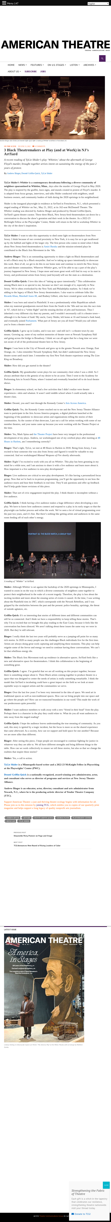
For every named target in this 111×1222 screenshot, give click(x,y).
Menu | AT (13, 3)
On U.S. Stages (56, 64)
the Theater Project (43, 434)
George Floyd (63, 818)
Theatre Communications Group (51, 1216)
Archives (89, 64)
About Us (13, 71)
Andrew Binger (13, 173)
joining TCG (42, 805)
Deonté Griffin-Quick (30, 173)
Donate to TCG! (82, 1213)
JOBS (43, 71)
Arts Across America (75, 403)
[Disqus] (52, 889)
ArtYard (26, 818)
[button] (4, 3)
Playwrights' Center (82, 818)
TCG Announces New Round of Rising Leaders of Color (37, 844)
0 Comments (40, 146)
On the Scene (10, 146)
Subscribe (31, 71)
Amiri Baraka (50, 246)
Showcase (10, 821)
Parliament (31, 320)
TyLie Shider (46, 173)
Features (36, 64)
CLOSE (106, 1185)
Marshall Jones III (28, 296)
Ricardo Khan (11, 296)
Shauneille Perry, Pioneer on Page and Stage (33, 834)
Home (11, 64)
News (21, 64)
